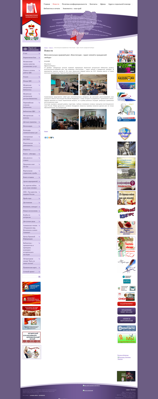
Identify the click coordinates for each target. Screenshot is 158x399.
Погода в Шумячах (123, 355)
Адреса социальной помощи (119, 4)
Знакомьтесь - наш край (72, 8)
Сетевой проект (28, 271)
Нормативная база (29, 57)
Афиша (103, 4)
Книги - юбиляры (29, 154)
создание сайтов (34, 395)
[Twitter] (47, 137)
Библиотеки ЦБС (29, 111)
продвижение (42, 395)
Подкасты (26, 149)
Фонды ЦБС (27, 81)
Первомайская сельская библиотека (28, 105)
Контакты (93, 4)
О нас (25, 53)
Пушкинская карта (29, 267)
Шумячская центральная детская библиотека (30, 96)
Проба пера (27, 198)
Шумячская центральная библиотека (27, 87)
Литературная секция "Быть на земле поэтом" (29, 261)
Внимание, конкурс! (30, 207)
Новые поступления (30, 211)
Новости (56, 4)
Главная (47, 4)
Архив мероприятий (30, 181)
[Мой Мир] (51, 137)
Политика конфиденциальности (74, 4)
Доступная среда (29, 221)
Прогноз (120, 359)
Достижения (27, 202)
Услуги (25, 77)
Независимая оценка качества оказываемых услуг (30, 64)
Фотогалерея (27, 126)
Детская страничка (29, 122)
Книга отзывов (28, 177)
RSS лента (133, 389)
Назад (46, 131)
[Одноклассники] (49, 137)
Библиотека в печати (52, 8)
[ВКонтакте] (45, 137)
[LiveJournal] (53, 137)
